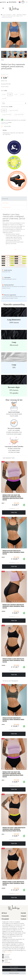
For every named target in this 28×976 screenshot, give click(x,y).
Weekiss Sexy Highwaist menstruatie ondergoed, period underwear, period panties (13, 606)
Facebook (23, 919)
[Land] (19, 2)
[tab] (14, 198)
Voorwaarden (5, 916)
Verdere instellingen (7, 964)
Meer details (5, 203)
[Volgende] (25, 35)
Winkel (13, 14)
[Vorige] (2, 35)
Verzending (17, 508)
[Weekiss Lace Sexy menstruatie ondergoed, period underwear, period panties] (5, 54)
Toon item (14, 512)
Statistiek (7, 956)
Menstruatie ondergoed (21, 14)
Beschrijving (5, 198)
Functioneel (7, 954)
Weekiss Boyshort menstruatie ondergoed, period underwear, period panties (13, 552)
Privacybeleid (5, 919)
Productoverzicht (6, 207)
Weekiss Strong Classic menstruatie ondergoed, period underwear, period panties (13, 660)
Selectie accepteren (14, 973)
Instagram (23, 916)
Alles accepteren (14, 967)
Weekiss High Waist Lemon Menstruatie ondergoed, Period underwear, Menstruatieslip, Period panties (13, 829)
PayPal (6, 960)
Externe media (8, 959)
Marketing (7, 957)
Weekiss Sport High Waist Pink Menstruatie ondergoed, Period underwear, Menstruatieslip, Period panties (12, 497)
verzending (9, 122)
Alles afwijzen (14, 970)
